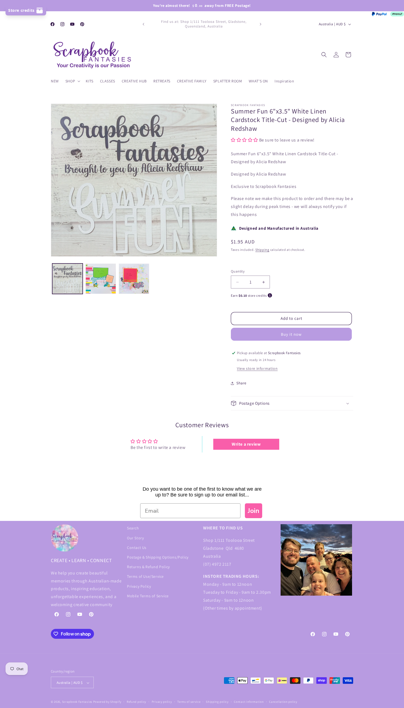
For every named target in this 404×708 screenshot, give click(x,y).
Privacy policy (162, 702)
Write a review (246, 444)
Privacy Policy (139, 586)
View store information (257, 368)
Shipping (262, 250)
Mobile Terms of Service (148, 595)
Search (133, 528)
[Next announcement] (260, 24)
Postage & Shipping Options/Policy (158, 556)
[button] (72, 81)
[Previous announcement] (143, 24)
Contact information (249, 702)
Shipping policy (217, 702)
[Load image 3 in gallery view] (134, 278)
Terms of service (188, 702)
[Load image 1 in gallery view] (67, 278)
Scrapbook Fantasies (77, 702)
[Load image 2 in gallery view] (100, 278)
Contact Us (136, 547)
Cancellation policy (283, 702)
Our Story (135, 537)
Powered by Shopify (107, 702)
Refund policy (136, 702)
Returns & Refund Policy (148, 566)
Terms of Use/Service (145, 576)
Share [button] (241, 383)
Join (253, 510)
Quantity (238, 271)
